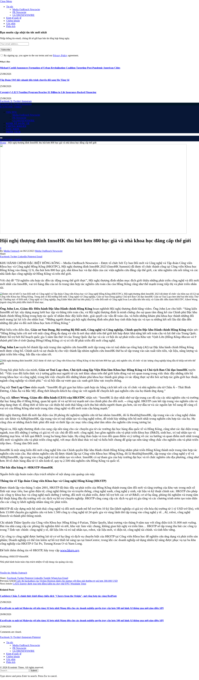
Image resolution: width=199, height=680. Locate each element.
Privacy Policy (60, 55)
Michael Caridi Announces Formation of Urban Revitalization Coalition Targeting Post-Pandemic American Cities (60, 67)
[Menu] (1, 137)
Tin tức (9, 6)
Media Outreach (11, 251)
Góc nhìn (10, 23)
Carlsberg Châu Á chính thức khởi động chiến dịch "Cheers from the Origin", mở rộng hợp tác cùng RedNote (58, 596)
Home (3, 142)
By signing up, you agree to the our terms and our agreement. (41, 55)
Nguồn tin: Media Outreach (13, 572)
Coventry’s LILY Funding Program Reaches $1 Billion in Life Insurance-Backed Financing (48, 92)
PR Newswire (19, 12)
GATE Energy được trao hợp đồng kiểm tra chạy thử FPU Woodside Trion (49, 583)
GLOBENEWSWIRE (23, 15)
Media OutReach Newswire (26, 9)
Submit (34, 670)
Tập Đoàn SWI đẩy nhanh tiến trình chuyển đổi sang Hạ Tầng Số (34, 80)
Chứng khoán (13, 20)
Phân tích (10, 26)
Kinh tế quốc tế (13, 18)
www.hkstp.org (69, 550)
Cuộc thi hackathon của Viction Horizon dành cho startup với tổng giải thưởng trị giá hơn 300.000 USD (67, 581)
